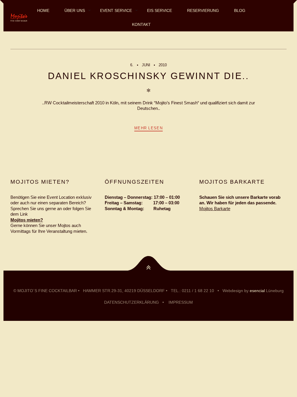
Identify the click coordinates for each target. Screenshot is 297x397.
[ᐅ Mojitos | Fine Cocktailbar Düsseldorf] (19, 17)
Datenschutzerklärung (131, 302)
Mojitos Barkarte (214, 208)
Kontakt (141, 24)
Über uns (74, 10)
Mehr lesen (148, 128)
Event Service (116, 10)
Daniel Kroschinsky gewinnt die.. (148, 76)
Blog (239, 10)
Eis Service (159, 10)
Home (43, 10)
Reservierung (203, 10)
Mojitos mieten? (26, 219)
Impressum (181, 302)
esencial (257, 290)
